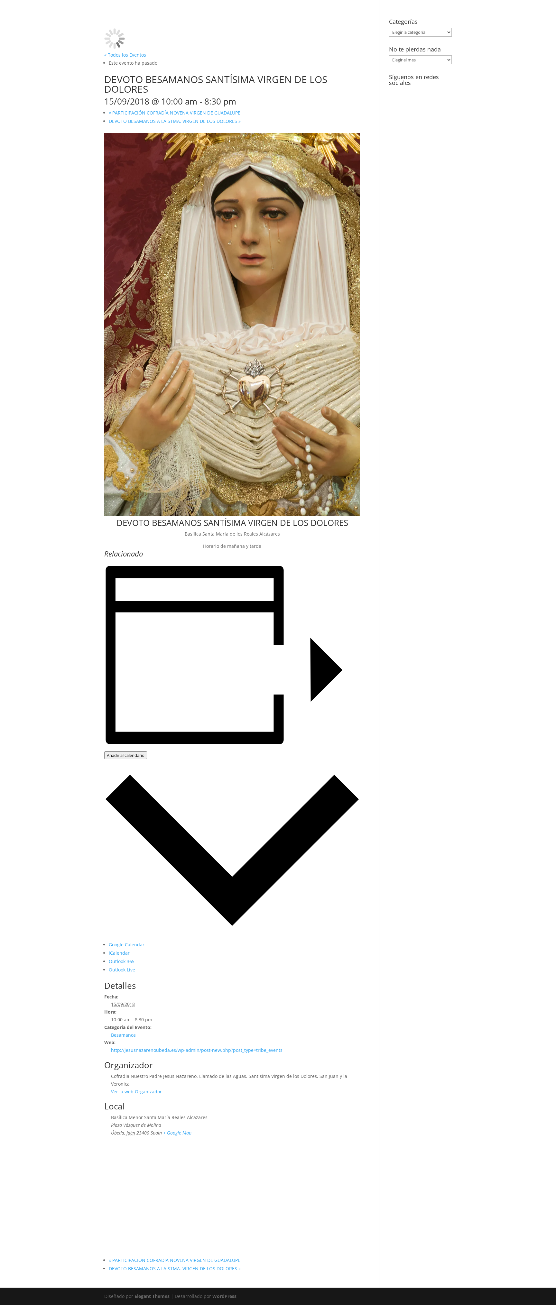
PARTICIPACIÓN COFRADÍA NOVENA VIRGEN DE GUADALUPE (174, 113)
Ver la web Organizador (136, 1092)
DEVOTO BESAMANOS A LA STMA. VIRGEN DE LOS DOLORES (175, 121)
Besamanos (123, 1035)
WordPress (224, 1296)
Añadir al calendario (125, 755)
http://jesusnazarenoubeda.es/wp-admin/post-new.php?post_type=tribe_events (197, 1050)
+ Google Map (177, 1133)
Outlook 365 (121, 961)
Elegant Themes (152, 1296)
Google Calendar (126, 945)
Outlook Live (122, 970)
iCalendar (119, 953)
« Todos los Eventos (125, 55)
